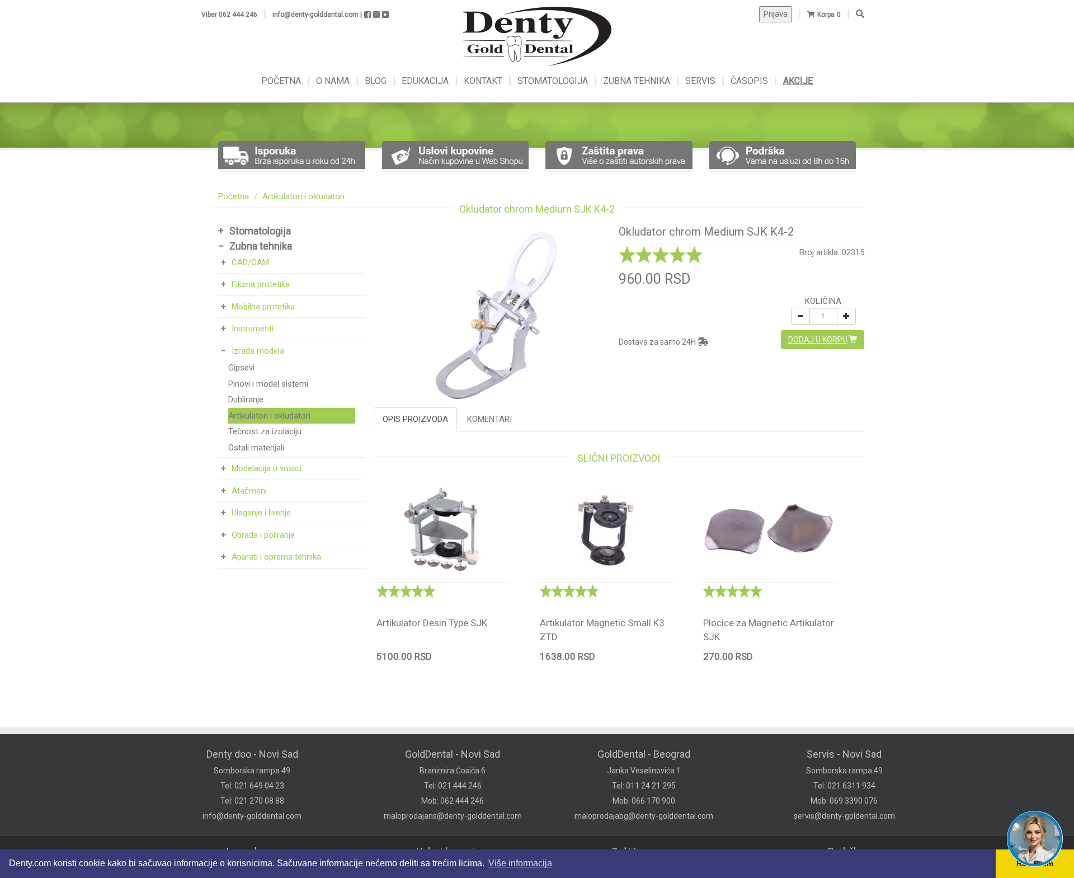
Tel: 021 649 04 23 (252, 785)
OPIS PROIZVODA (415, 419)
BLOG (377, 81)
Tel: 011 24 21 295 (644, 785)
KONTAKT (484, 81)
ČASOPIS (750, 81)
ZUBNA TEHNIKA (636, 81)
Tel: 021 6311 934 (844, 785)
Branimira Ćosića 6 (453, 770)
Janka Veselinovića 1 (644, 770)
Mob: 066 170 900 (644, 800)
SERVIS (701, 81)
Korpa (826, 14)
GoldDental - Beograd (643, 754)
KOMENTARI (489, 419)
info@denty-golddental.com (252, 815)
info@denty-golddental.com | (317, 14)
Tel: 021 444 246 (453, 785)
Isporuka (245, 851)
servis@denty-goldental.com (844, 815)
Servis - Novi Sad (844, 754)
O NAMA (334, 81)
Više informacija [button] (520, 863)
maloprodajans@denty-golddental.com (453, 815)
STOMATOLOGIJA (552, 81)
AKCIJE (798, 81)
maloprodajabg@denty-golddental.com (643, 815)
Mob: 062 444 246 (452, 800)
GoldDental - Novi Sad (452, 754)
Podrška (846, 851)
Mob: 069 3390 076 (844, 800)
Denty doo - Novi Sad (252, 754)
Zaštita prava (639, 851)
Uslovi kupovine (451, 851)
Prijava (776, 14)
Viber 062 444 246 (229, 14)
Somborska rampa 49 (252, 770)
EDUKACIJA (426, 81)
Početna (233, 196)
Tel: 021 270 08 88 (252, 800)
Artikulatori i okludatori (303, 196)
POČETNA (282, 81)
